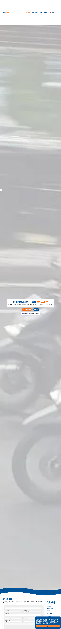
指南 (41, 12)
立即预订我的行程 (27, 309)
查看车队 (36, 309)
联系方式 (46, 12)
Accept (48, 626)
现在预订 (28, 12)
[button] (30, 313)
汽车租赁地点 (35, 12)
